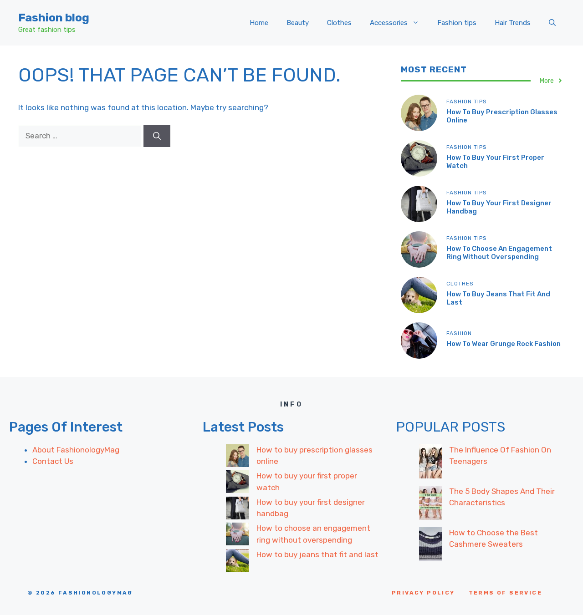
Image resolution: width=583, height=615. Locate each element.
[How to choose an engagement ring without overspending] (237, 536)
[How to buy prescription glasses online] (237, 457)
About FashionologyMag (75, 449)
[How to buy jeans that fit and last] (237, 562)
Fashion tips (456, 23)
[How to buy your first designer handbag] (237, 510)
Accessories (389, 23)
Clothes (339, 23)
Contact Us (52, 461)
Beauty (297, 23)
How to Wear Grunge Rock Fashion (503, 344)
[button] (552, 22)
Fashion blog (53, 17)
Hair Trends (513, 23)
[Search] (156, 136)
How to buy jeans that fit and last (317, 554)
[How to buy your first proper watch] (237, 483)
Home (259, 23)
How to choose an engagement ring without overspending (499, 252)
